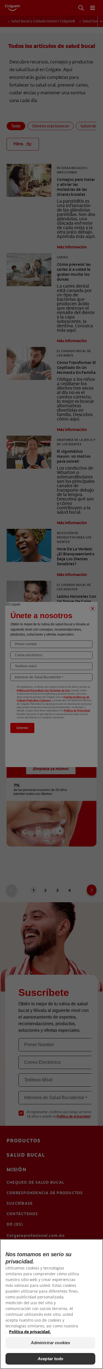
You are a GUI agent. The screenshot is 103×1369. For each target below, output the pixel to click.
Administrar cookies (50, 1342)
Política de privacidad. (30, 1331)
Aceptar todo (50, 1358)
